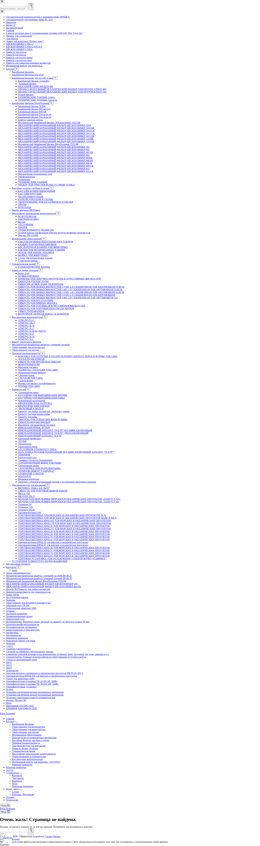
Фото (14, 783)
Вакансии (17, 781)
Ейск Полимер (7, 713)
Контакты (17, 775)
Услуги (9, 770)
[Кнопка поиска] (31, 831)
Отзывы (10, 797)
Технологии (12, 800)
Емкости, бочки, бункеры (25, 748)
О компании (12, 773)
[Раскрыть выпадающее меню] (16, 722)
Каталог (10, 721)
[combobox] (14, 833)
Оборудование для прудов (25, 732)
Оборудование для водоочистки (28, 726)
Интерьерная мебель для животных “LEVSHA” (36, 762)
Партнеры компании (22, 786)
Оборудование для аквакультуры (29, 729)
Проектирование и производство (29, 756)
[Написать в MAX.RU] (7, 838)
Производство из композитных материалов (34, 737)
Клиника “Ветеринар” (23, 794)
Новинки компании (22, 764)
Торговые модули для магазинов (28, 745)
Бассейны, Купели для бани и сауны (30, 740)
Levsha (15, 791)
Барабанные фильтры (23, 724)
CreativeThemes (52, 836)
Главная (10, 718)
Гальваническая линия (23, 751)
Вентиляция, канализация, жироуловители (34, 754)
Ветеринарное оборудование (27, 735)
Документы (18, 778)
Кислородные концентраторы (27, 759)
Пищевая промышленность (26, 743)
